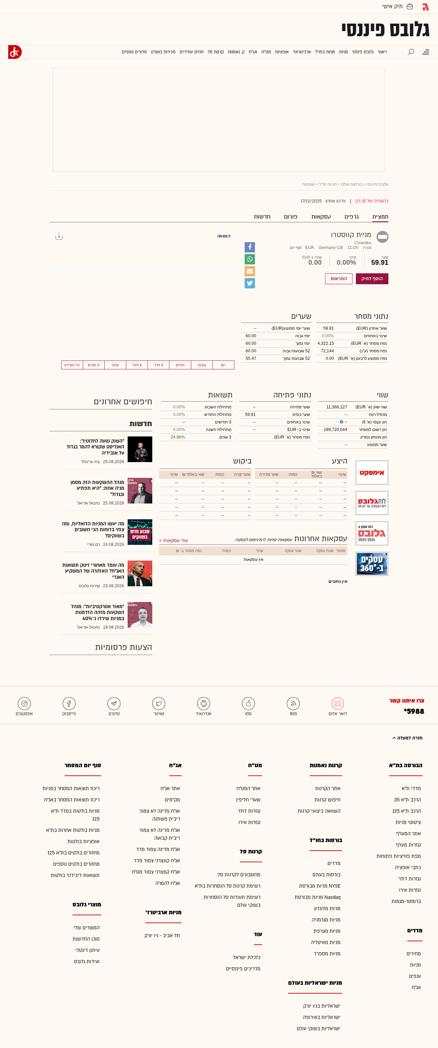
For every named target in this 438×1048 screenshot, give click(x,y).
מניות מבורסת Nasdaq (317, 897)
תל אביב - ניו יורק (162, 935)
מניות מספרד (327, 954)
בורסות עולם (351, 184)
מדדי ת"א (411, 788)
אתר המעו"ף (408, 833)
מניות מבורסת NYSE (319, 886)
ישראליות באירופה (321, 1017)
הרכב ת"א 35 (407, 800)
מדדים (333, 863)
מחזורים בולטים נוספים (76, 864)
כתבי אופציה (408, 867)
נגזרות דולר (409, 879)
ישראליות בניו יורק (321, 1006)
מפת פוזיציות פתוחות (398, 856)
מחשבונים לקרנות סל (239, 875)
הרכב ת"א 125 (406, 811)
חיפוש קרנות (327, 800)
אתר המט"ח (248, 788)
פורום (291, 216)
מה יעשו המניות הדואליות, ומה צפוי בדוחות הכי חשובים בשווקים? (93, 530)
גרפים (352, 216)
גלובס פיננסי (385, 29)
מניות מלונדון (327, 908)
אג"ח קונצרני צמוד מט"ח (156, 872)
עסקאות (321, 216)
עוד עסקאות (175, 540)
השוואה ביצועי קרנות (319, 811)
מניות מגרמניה (326, 920)
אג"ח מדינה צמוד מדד (158, 849)
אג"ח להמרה (167, 883)
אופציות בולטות (83, 841)
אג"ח (416, 987)
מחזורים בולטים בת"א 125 (74, 853)
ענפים (415, 976)
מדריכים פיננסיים (243, 969)
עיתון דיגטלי (87, 950)
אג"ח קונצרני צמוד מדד (157, 860)
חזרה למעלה (409, 738)
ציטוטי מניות (408, 822)
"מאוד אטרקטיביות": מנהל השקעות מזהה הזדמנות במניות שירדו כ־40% (97, 612)
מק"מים (172, 800)
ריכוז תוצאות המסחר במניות (71, 788)
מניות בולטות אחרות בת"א (73, 830)
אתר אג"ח (170, 788)
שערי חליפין (248, 800)
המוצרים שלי (87, 928)
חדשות (262, 216)
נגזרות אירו (410, 890)
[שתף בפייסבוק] (250, 247)
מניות (415, 965)
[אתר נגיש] (15, 52)
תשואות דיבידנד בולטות (75, 875)
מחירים (414, 954)
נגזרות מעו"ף (408, 845)
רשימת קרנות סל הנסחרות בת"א (227, 886)
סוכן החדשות (86, 939)
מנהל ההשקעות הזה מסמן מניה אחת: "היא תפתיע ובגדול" (97, 488)
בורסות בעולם (326, 875)
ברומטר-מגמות (406, 901)
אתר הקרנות (327, 788)
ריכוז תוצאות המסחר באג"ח (72, 800)
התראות (339, 279)
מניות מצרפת (326, 931)
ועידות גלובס (87, 961)
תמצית (380, 216)
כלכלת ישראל (246, 957)
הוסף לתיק (372, 279)
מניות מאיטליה (325, 942)
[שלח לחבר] (250, 271)
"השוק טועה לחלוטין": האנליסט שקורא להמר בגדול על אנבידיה (95, 447)
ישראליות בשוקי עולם (318, 1028)
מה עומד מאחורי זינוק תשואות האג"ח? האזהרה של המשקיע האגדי (93, 571)
